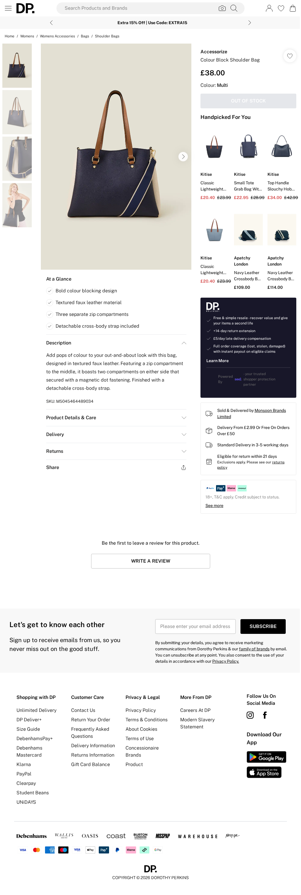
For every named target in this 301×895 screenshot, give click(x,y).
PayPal (23, 772)
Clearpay (26, 782)
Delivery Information (92, 744)
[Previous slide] (49, 22)
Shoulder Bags (107, 36)
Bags (85, 36)
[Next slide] (247, 22)
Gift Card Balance (89, 763)
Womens (27, 36)
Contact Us (82, 709)
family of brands (252, 647)
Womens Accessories (57, 36)
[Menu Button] (8, 8)
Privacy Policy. (223, 659)
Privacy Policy (139, 709)
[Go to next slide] (181, 156)
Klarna (23, 763)
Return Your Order (89, 718)
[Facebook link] (261, 713)
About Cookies (140, 727)
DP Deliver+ (29, 718)
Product (132, 763)
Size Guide (28, 727)
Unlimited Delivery (36, 709)
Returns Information (91, 753)
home (9, 36)
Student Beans (32, 791)
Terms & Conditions (145, 718)
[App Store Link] (262, 763)
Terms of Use (138, 737)
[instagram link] (246, 713)
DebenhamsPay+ (34, 737)
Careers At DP (193, 709)
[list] (114, 157)
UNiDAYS (26, 800)
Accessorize (211, 51)
